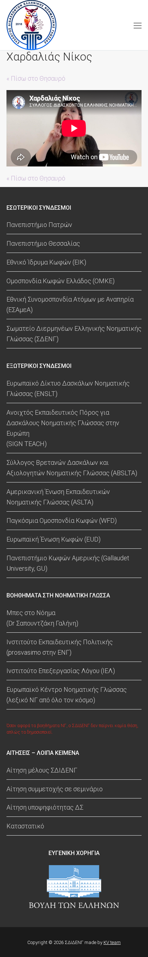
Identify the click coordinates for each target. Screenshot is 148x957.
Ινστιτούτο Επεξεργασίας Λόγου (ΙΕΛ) (60, 671)
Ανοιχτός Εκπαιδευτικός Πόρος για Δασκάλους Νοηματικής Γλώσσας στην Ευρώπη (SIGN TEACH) (62, 428)
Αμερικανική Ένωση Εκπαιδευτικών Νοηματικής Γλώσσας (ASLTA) (58, 497)
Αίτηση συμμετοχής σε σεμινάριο (54, 789)
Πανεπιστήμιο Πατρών (39, 224)
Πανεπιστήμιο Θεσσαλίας (43, 243)
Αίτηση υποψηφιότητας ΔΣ (44, 807)
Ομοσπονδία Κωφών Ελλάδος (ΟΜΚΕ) (60, 281)
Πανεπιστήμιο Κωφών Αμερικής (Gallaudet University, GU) (67, 563)
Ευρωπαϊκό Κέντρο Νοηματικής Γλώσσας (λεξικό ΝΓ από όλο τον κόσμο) (66, 695)
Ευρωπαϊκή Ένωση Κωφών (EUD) (53, 539)
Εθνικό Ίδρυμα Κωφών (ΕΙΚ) (46, 262)
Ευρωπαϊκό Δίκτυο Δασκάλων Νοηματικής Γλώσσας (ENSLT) (68, 388)
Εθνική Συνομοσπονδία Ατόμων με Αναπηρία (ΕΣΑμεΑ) (70, 304)
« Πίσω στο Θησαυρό (35, 78)
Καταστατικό (25, 826)
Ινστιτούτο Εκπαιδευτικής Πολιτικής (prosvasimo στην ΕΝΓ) (59, 647)
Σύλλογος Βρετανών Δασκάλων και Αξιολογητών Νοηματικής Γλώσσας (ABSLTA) (71, 468)
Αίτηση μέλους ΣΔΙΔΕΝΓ (41, 770)
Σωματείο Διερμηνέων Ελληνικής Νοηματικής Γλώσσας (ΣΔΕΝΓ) (74, 334)
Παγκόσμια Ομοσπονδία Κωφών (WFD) (61, 520)
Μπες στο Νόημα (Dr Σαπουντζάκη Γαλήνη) (42, 618)
